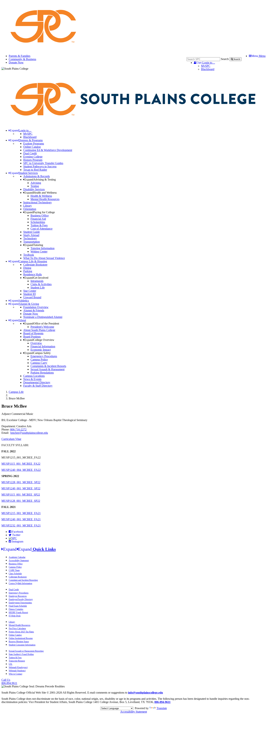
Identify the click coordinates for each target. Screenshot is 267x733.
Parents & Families (19, 55)
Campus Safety (37, 353)
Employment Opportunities (20, 602)
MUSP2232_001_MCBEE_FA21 (21, 525)
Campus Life (16, 391)
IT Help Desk (15, 615)
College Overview (39, 339)
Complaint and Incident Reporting (23, 580)
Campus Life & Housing (28, 261)
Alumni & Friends (33, 310)
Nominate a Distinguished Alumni (42, 317)
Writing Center (39, 251)
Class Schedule (15, 573)
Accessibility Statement (19, 560)
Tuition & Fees (39, 225)
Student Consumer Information (22, 645)
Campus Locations (34, 375)
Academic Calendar (17, 557)
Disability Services (34, 189)
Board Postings (32, 336)
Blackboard (207, 69)
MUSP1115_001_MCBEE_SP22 (20, 494)
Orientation (29, 209)
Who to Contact (15, 674)
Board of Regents (33, 333)
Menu (258, 55)
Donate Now (16, 62)
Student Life (38, 287)
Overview (36, 343)
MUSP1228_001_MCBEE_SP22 (20, 482)
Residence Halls (32, 274)
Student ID (29, 294)
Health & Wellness (41, 195)
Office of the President (41, 323)
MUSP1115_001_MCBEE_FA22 (20, 463)
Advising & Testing (40, 179)
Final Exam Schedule (18, 606)
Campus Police (39, 359)
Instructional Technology (37, 202)
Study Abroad (31, 235)
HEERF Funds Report (18, 612)
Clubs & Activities (41, 284)
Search (225, 59)
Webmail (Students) (17, 670)
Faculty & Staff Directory (37, 385)
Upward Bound (32, 297)
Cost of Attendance (41, 228)
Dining (27, 267)
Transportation (31, 241)
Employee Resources (18, 596)
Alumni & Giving (24, 303)
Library (27, 205)
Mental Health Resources (45, 199)
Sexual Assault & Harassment (47, 369)
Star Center (29, 290)
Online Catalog (32, 146)
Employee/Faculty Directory (21, 599)
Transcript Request (17, 661)
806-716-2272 (18, 429)
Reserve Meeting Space (19, 641)
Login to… (205, 62)
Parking (27, 271)
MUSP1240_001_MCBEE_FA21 (21, 519)
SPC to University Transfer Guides (43, 163)
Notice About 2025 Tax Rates (21, 631)
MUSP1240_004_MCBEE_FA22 (21, 469)
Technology (30, 238)
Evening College (33, 156)
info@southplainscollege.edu (145, 692)
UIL (10, 664)
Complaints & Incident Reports (48, 366)
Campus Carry (39, 362)
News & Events (32, 379)
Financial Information (43, 346)
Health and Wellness (40, 192)
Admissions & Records (36, 176)
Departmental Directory (36, 382)
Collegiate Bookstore (35, 264)
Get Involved (36, 277)
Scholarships (38, 222)
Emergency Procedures (44, 356)
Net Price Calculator (17, 628)
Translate (162, 708)
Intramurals (37, 281)
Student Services (24, 173)
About (18, 320)
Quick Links (29, 549)
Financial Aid (38, 218)
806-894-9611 (162, 702)
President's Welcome (42, 326)
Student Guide (31, 231)
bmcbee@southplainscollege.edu (29, 432)
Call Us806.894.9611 (9, 681)
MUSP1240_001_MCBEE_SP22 (20, 488)
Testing (35, 186)
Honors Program (32, 159)
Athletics (19, 300)
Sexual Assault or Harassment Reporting (26, 651)
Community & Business (22, 59)
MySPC (205, 65)
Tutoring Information (42, 248)
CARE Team (14, 570)
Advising (36, 182)
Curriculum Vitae (11, 438)
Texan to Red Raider (35, 169)
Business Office (40, 215)
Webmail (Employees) (18, 667)
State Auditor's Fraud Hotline (21, 654)
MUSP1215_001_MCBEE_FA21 (21, 513)
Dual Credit (30, 153)
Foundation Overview (35, 307)
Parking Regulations (42, 372)
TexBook (28, 254)
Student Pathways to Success (39, 166)
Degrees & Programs (26, 140)
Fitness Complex (16, 609)
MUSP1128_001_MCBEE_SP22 (20, 500)
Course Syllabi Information (20, 583)
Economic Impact (41, 349)
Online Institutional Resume (21, 638)
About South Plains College (39, 330)
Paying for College (39, 212)
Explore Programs (33, 143)
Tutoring (33, 245)
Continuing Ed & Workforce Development (47, 150)
